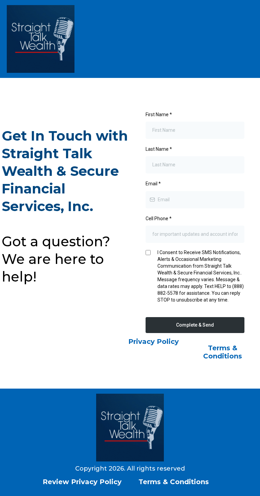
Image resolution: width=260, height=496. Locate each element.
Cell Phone (159, 218)
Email (153, 183)
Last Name (159, 149)
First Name (159, 114)
